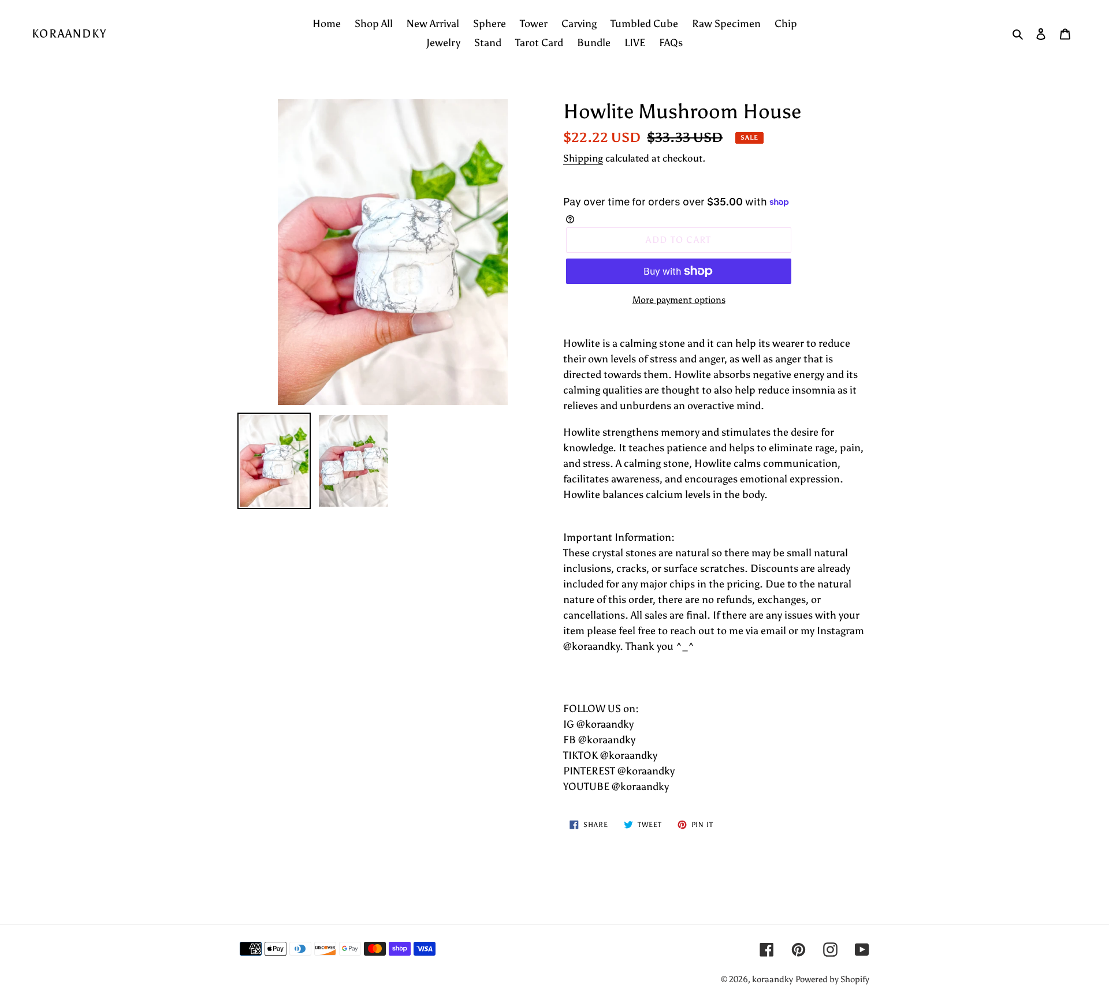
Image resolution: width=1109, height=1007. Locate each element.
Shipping (583, 158)
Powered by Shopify (832, 979)
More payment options (678, 299)
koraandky (69, 33)
